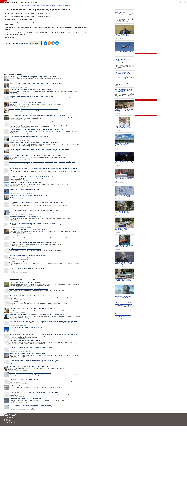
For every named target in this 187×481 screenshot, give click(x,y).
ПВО (8, 16)
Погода (42, 5)
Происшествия (50, 5)
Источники (36, 5)
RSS (14, 422)
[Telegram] (53, 43)
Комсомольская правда (20, 43)
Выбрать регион (7, 420)
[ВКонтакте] (45, 43)
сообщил (51, 22)
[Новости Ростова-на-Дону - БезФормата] (9, 2)
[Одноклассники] (49, 43)
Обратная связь (7, 419)
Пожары (59, 5)
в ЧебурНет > (67, 5)
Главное (23, 5)
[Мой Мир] (57, 43)
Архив (29, 5)
